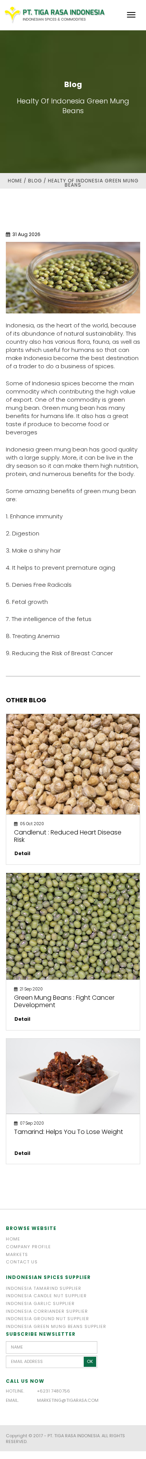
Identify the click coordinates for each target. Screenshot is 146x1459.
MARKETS (17, 1254)
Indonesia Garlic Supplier (40, 1303)
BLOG (35, 180)
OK (90, 1361)
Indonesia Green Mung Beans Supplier (56, 1326)
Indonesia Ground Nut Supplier (47, 1319)
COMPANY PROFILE (28, 1247)
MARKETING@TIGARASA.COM (68, 1400)
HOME (15, 180)
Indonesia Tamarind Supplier (43, 1288)
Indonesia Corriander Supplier (47, 1311)
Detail (22, 853)
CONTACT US (22, 1262)
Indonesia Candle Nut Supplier (46, 1296)
